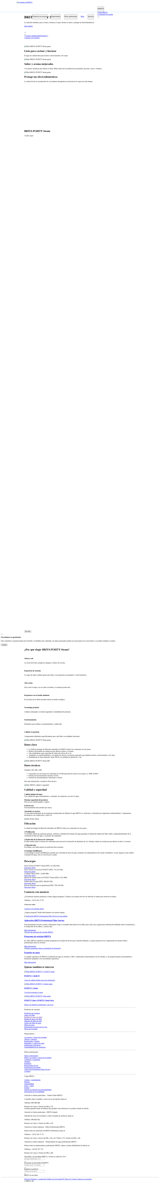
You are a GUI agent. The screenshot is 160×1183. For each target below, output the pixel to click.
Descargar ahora (29, 868)
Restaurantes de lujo (31, 1065)
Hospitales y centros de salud (34, 1043)
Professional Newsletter (32, 1067)
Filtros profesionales (70, 16)
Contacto (27, 1071)
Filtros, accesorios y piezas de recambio (37, 1058)
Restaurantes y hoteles (32, 1041)
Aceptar (4, 645)
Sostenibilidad (29, 1084)
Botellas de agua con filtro (33, 1017)
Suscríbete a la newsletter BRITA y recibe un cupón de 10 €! (45, 1157)
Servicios (91, 16)
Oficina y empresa (30, 1039)
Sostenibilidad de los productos (35, 1047)
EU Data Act (66, 1179)
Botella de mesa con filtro (33, 1019)
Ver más (27, 631)
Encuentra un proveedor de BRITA (36, 1163)
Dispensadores (55, 16)
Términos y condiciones (38, 1179)
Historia (27, 1082)
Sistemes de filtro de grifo (33, 1021)
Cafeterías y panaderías (32, 1060)
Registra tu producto (31, 1169)
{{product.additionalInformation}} (36, 36)
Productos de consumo (40, 16)
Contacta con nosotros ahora (34, 909)
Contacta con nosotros (84, 1179)
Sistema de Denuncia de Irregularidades (37, 1090)
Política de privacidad (54, 1179)
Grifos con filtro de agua (32, 1023)
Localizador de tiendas (105, 14)
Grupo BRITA (103, 12)
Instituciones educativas (32, 1045)
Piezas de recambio (30, 1029)
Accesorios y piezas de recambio (35, 1037)
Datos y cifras (29, 1086)
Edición (27, 1179)
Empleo (27, 1088)
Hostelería (27, 1063)
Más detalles (28, 26)
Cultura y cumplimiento (32, 1080)
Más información (30, 930)
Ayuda (73, 1179)
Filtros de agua (29, 1025)
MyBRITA (101, 8)
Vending (27, 1062)
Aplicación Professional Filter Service (37, 1069)
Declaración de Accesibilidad (34, 1092)
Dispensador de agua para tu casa (35, 1027)
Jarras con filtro (29, 1015)
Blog (82, 16)
